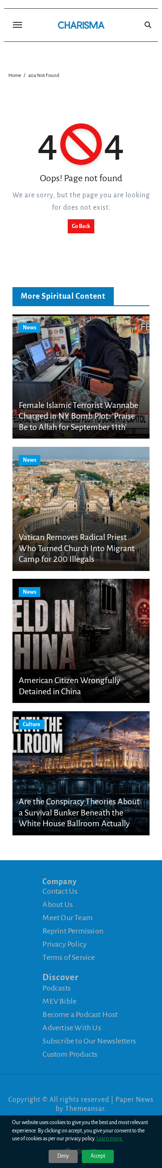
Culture (31, 724)
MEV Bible (59, 1001)
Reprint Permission (72, 931)
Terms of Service (68, 957)
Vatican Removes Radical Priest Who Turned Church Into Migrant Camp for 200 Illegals (77, 548)
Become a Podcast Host (80, 1014)
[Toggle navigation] (17, 24)
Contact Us (59, 891)
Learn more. (109, 1139)
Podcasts (56, 987)
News (29, 328)
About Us (57, 904)
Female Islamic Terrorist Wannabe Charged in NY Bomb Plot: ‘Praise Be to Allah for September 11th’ (78, 416)
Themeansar (84, 1109)
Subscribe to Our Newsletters (89, 1040)
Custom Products (69, 1054)
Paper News (134, 1099)
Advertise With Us (71, 1027)
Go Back (81, 226)
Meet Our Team (67, 918)
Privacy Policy (64, 944)
